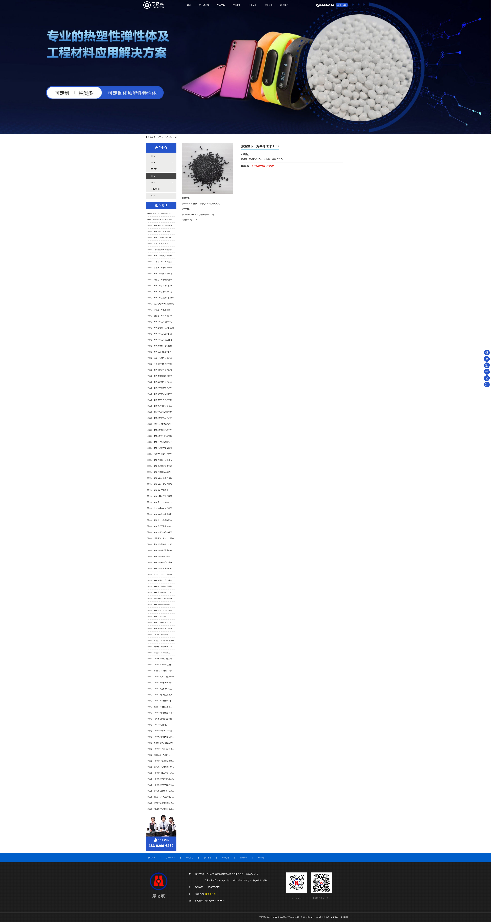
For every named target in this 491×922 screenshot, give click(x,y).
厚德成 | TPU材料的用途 (156, 616)
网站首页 (151, 858)
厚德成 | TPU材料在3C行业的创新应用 (162, 340)
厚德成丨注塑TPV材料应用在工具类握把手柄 (165, 707)
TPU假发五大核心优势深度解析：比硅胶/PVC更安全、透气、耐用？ (174, 213)
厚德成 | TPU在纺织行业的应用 (159, 370)
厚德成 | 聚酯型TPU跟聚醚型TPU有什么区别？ (165, 520)
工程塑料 (155, 189)
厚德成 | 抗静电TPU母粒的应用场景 (161, 574)
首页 (189, 5)
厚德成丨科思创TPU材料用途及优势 (161, 809)
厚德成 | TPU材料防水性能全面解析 (161, 274)
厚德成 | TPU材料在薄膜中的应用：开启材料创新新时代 (169, 286)
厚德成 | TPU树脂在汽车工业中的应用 (162, 629)
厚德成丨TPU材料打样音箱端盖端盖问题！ (164, 689)
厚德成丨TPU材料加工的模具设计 (160, 677)
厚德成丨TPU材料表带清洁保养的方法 (162, 749)
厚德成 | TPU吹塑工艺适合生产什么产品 (163, 526)
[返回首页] (487, 378)
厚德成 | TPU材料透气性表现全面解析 (162, 256)
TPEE (154, 169)
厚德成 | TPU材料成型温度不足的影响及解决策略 (166, 550)
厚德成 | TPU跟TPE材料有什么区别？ (162, 502)
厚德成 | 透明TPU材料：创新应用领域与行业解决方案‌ (168, 358)
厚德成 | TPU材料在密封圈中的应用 (161, 292)
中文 (341, 5)
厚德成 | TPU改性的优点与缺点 (159, 580)
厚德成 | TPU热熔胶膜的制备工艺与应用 (163, 406)
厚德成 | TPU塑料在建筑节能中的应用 (162, 394)
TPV (153, 182)
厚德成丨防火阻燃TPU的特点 (158, 755)
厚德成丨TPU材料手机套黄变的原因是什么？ (165, 701)
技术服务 (237, 5)
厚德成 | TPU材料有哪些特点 (158, 556)
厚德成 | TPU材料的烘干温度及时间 (161, 514)
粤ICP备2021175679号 (312, 917)
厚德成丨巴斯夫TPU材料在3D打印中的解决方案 (166, 767)
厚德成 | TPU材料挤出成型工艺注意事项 (163, 622)
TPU (153, 156)
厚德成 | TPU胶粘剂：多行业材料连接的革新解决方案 (168, 346)
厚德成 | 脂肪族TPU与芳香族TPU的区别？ (164, 316)
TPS (176, 137)
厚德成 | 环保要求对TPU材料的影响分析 (163, 364)
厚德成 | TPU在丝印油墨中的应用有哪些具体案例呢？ (168, 532)
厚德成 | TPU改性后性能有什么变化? (161, 460)
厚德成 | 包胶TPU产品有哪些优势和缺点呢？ (165, 412)
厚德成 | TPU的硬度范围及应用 (159, 448)
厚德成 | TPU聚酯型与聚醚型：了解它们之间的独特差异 (169, 604)
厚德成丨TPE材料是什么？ (157, 725)
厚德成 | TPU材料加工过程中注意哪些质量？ (165, 430)
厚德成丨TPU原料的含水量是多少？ (161, 737)
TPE (153, 162)
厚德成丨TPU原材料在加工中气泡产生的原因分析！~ (168, 785)
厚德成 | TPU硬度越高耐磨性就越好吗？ (163, 586)
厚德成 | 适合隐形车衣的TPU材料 (160, 538)
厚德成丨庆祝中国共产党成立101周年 (162, 743)
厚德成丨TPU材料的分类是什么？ (160, 713)
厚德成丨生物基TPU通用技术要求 (160, 641)
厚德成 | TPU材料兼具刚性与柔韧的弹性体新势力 (166, 238)
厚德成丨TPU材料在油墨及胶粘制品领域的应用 (166, 761)
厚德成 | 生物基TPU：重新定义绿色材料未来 (165, 262)
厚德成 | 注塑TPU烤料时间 (157, 244)
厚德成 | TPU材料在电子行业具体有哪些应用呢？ (166, 478)
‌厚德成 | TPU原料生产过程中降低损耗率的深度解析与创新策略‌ (172, 400)
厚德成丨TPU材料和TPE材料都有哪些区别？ (165, 731)
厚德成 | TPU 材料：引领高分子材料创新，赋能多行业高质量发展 (173, 225)
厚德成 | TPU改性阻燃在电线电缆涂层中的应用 (165, 376)
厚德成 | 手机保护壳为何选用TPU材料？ (163, 598)
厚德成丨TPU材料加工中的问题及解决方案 (164, 773)
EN (345, 5)
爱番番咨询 (210, 894)
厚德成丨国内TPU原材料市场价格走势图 (163, 803)
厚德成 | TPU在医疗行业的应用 (159, 496)
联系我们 (284, 5)
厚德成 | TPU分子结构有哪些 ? (159, 442)
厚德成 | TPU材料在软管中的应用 (160, 298)
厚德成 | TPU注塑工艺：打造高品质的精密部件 (165, 610)
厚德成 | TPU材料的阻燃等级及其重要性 (163, 568)
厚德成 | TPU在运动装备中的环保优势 (162, 352)
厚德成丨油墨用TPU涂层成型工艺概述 (162, 653)
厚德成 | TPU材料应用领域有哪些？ (161, 436)
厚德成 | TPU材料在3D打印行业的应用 (162, 322)
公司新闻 (268, 5)
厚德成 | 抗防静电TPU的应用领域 (160, 304)
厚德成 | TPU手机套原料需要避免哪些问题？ (165, 466)
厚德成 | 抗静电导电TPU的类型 (159, 508)
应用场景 (252, 5)
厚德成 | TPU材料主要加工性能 (159, 484)
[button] (184, 168)
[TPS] (245, 67)
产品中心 (221, 5)
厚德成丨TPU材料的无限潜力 (158, 635)
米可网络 (334, 917)
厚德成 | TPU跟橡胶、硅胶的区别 (160, 328)
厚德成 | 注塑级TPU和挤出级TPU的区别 (163, 268)
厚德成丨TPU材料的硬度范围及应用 (161, 695)
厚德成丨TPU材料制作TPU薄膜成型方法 (163, 683)
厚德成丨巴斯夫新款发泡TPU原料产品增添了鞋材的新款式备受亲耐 (174, 791)
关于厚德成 (204, 5)
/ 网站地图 (344, 917)
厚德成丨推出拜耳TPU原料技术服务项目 (163, 797)
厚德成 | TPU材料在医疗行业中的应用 (162, 562)
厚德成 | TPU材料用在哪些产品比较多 (162, 388)
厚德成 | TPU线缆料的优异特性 (159, 472)
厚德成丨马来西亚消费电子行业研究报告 (163, 719)
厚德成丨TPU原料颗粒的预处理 (159, 659)
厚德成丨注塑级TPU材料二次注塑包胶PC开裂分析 (167, 671)
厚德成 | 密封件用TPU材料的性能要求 (162, 424)
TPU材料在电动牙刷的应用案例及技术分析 (164, 219)
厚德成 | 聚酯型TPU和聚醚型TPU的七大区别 (165, 280)
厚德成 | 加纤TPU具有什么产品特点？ (162, 454)
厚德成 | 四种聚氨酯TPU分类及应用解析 (163, 250)
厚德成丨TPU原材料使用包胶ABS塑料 (162, 779)
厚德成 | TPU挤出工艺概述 (157, 490)
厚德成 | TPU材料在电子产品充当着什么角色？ (165, 418)
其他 (153, 196)
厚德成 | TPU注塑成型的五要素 (159, 592)
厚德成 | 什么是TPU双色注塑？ (159, 310)
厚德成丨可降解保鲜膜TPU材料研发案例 (163, 647)
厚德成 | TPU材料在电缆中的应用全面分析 (164, 334)
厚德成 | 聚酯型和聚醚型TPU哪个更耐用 (163, 544)
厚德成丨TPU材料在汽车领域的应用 (161, 665)
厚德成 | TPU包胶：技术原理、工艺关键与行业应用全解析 (170, 231)
